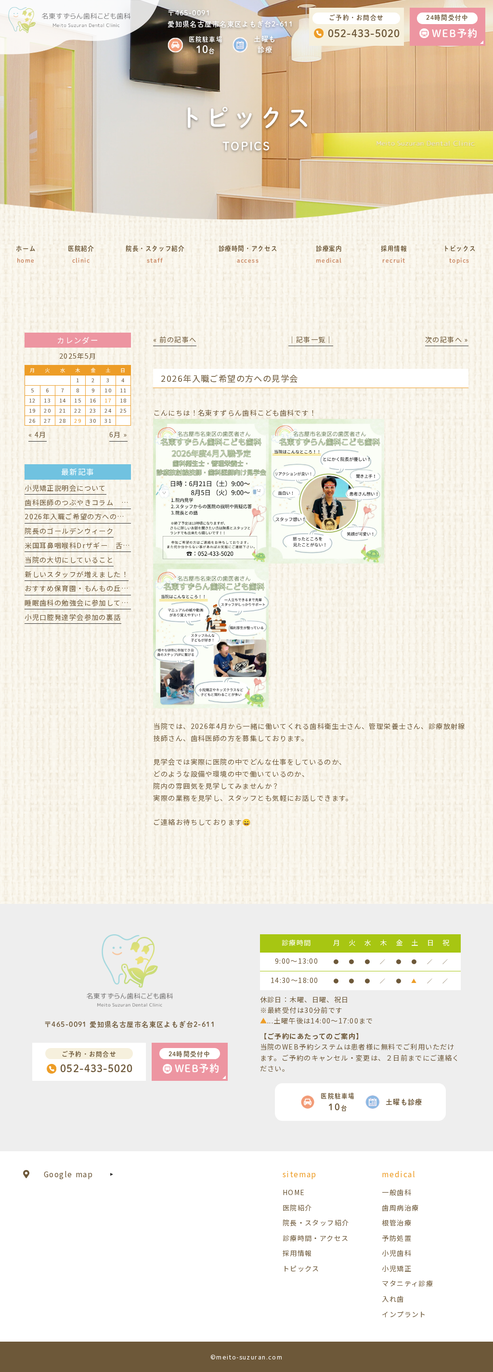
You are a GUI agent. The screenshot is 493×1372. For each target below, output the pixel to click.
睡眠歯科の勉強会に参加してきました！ (91, 602)
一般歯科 (397, 1192)
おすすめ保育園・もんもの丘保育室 (84, 588)
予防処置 (397, 1238)
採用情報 (297, 1253)
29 (77, 420)
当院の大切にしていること (69, 560)
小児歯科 (397, 1253)
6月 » (118, 434)
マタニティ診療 (407, 1283)
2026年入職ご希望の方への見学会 (82, 516)
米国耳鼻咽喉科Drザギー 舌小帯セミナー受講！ (107, 545)
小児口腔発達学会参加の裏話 (73, 617)
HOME (294, 1192)
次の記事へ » (446, 339)
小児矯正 (397, 1268)
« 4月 (37, 434)
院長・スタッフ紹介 (316, 1222)
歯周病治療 (400, 1207)
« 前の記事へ (174, 339)
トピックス (301, 1268)
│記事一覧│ (310, 339)
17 (108, 400)
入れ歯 (393, 1299)
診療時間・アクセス (316, 1238)
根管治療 (397, 1222)
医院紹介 (297, 1207)
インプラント (404, 1314)
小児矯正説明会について (65, 488)
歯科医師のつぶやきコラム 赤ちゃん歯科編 (99, 502)
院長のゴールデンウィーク (69, 531)
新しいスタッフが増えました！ (77, 574)
